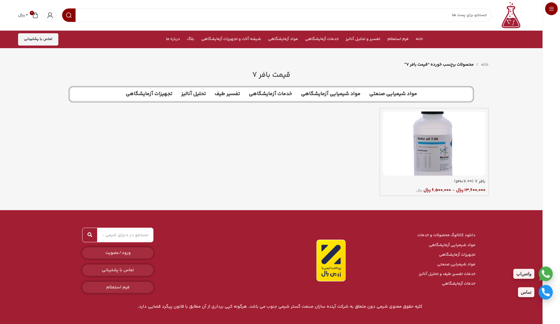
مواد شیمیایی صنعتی (456, 264)
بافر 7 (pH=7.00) (469, 181)
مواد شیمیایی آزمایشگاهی (452, 245)
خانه (485, 64)
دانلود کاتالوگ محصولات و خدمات (446, 235)
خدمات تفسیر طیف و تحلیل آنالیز (447, 274)
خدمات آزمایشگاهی (458, 284)
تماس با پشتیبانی (38, 39)
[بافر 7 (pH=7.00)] (434, 144)
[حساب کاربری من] (50, 15)
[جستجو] (90, 235)
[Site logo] (511, 15)
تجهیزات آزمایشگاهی (457, 255)
